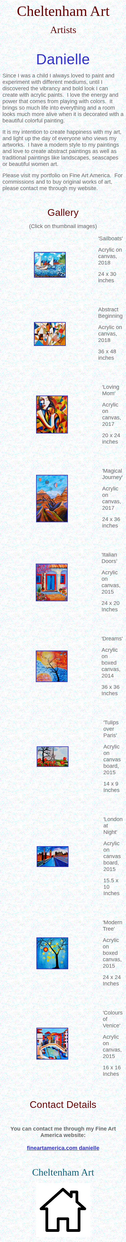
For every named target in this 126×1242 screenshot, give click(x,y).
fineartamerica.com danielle (63, 1148)
